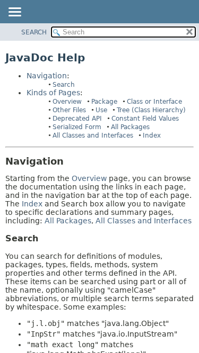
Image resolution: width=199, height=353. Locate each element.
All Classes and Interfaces (93, 135)
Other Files (69, 110)
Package (104, 101)
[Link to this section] (71, 161)
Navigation (47, 75)
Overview (67, 101)
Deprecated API (77, 118)
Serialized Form (77, 127)
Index (152, 135)
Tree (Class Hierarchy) (151, 110)
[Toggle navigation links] (14, 12)
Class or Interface (154, 101)
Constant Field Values (145, 118)
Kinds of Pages (53, 92)
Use (101, 110)
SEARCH (34, 32)
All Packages (130, 127)
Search (64, 84)
